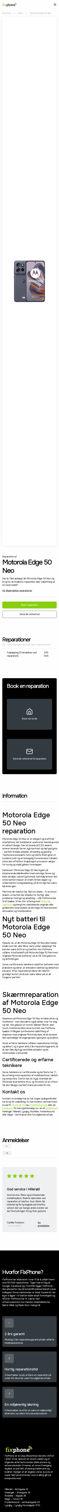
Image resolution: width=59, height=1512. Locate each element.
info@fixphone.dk (38, 1105)
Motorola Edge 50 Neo (40, 13)
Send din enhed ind (29, 614)
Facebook (7, 1108)
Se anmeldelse (43, 1224)
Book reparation (29, 604)
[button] (54, 4)
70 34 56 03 (18, 1105)
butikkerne (51, 1108)
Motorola (6, 13)
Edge (20, 13)
